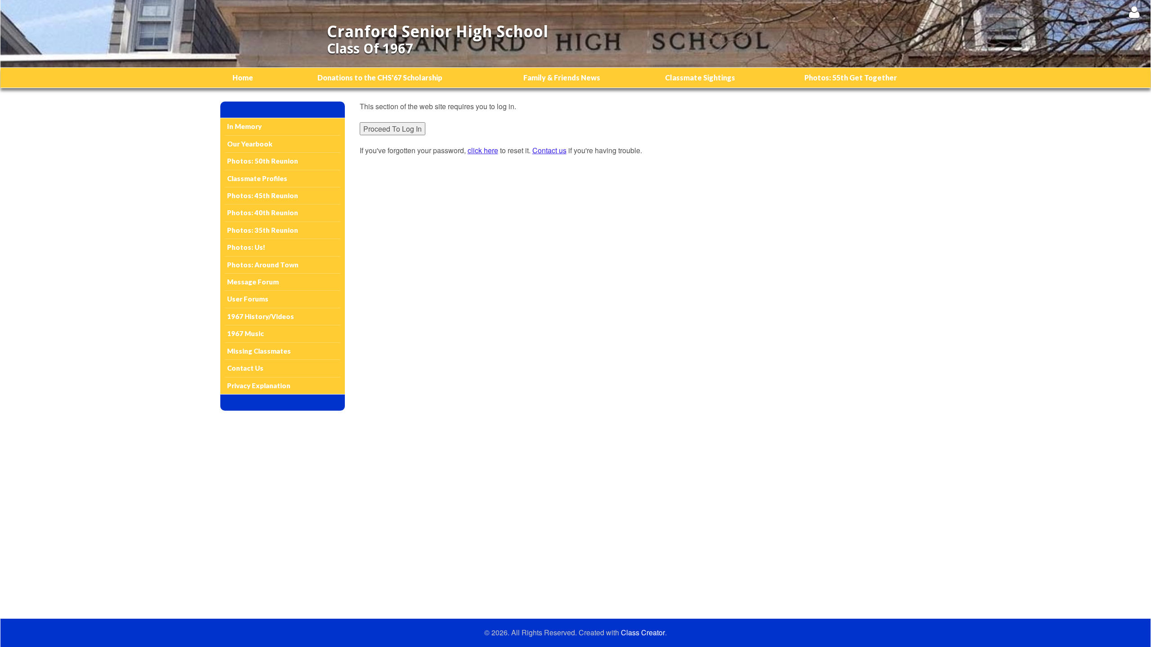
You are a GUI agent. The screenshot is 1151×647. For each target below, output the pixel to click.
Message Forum (253, 282)
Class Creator (643, 633)
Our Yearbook (249, 144)
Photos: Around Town (263, 265)
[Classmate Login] (1134, 12)
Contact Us (245, 368)
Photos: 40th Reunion (262, 212)
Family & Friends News (561, 77)
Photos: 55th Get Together (850, 77)
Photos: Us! (246, 247)
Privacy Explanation (258, 385)
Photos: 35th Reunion (262, 230)
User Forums (247, 299)
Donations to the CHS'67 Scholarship (379, 77)
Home (242, 77)
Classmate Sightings (700, 77)
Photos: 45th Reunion (262, 195)
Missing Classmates (259, 351)
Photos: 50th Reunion (262, 161)
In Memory (244, 126)
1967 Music (245, 333)
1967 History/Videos (260, 316)
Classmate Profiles (257, 178)
